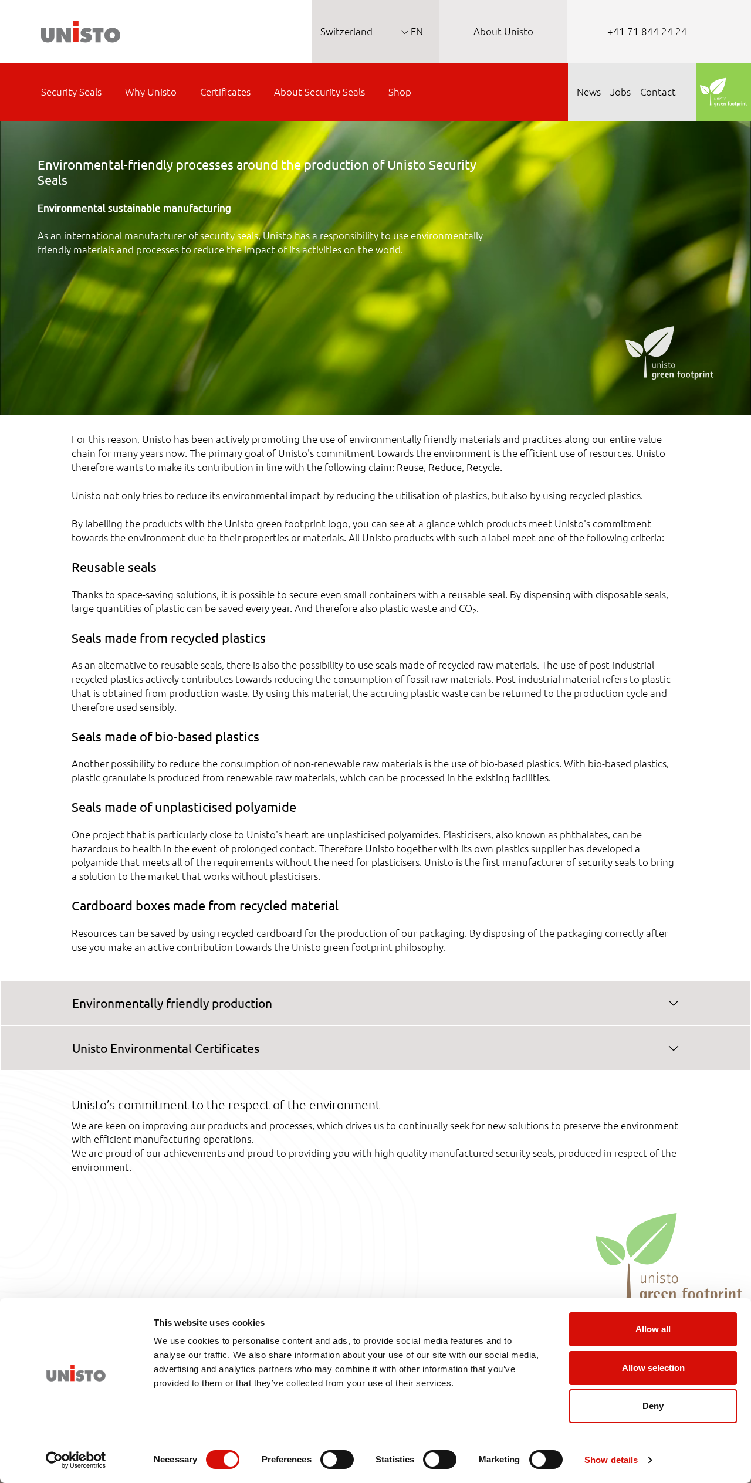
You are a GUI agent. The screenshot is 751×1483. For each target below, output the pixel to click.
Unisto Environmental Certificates (165, 1047)
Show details (611, 1460)
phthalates (584, 834)
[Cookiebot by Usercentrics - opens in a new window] (76, 1460)
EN (415, 31)
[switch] (337, 1459)
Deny (653, 1406)
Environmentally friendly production (172, 1002)
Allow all (653, 1329)
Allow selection (653, 1368)
